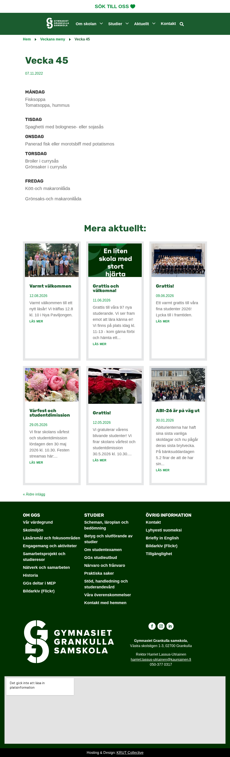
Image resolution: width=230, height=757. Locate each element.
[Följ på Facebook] (152, 626)
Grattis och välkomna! (106, 288)
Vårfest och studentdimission (49, 413)
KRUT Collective (130, 753)
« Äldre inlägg (34, 494)
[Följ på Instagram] (161, 626)
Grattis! (102, 412)
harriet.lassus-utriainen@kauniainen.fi (161, 659)
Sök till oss (112, 6)
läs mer (36, 321)
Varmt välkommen (50, 286)
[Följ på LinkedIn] (170, 626)
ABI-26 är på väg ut (178, 410)
